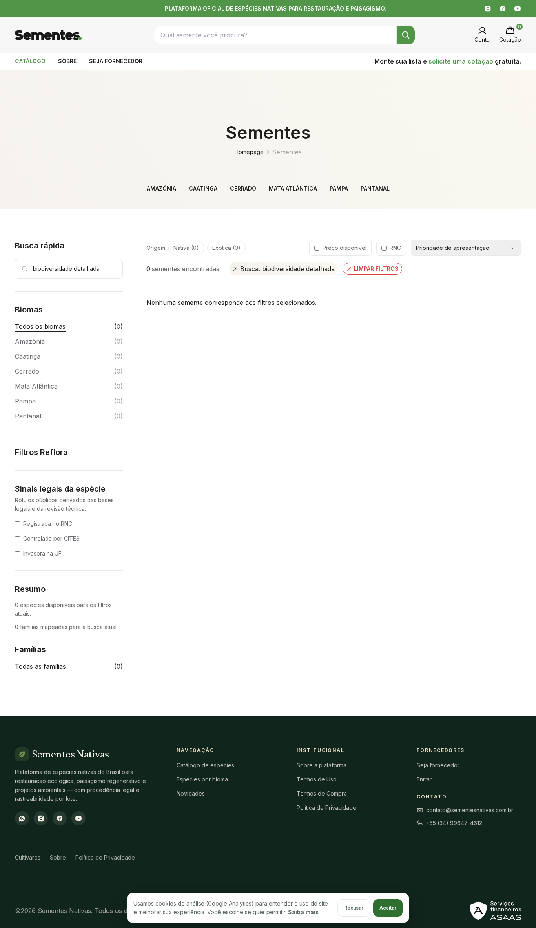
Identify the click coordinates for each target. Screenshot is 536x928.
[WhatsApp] (22, 818)
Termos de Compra (322, 793)
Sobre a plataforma (321, 765)
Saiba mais (303, 912)
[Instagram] (487, 8)
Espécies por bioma (202, 779)
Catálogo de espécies (205, 765)
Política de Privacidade (326, 807)
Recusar (353, 908)
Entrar (424, 779)
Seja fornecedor (438, 765)
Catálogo (30, 61)
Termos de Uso (317, 779)
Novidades (191, 793)
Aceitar (387, 908)
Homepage (249, 152)
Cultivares (27, 857)
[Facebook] (502, 8)
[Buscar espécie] (406, 35)
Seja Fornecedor (115, 61)
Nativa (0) (186, 247)
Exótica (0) (226, 247)
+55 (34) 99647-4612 (454, 823)
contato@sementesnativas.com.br (469, 810)
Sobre (67, 61)
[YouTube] (517, 8)
